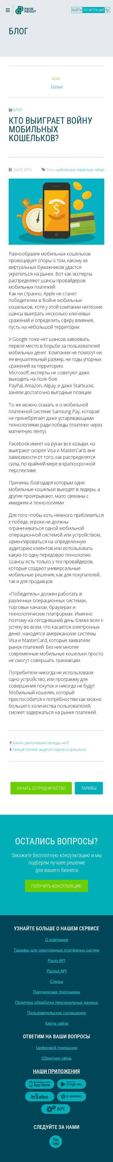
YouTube (55, 1141)
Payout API (57, 971)
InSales (39, 1096)
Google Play (71, 1084)
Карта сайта (56, 1023)
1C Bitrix (71, 1096)
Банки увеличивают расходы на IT (41, 742)
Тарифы (88, 788)
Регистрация (93, 10)
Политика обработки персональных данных (56, 1002)
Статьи (57, 86)
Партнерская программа (56, 992)
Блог (56, 78)
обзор (99, 169)
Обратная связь (56, 1058)
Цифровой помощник (56, 1047)
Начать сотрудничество (41, 788)
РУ (107, 10)
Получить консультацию (56, 886)
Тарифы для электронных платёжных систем (56, 950)
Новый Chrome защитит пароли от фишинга (49, 749)
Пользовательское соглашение (56, 1012)
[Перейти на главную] (25, 10)
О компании (56, 939)
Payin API (56, 960)
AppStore (39, 1084)
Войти (77, 10)
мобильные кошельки (75, 169)
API (55, 1109)
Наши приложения (56, 1071)
